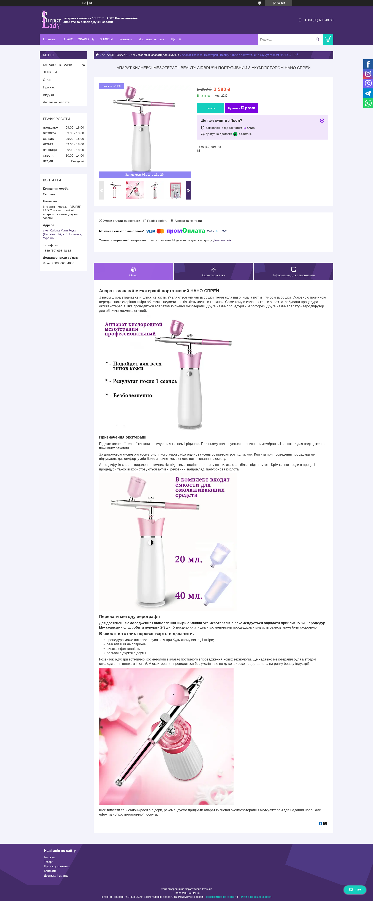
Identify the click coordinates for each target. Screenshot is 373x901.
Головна (49, 39)
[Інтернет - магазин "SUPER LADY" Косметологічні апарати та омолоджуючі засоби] (50, 20)
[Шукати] (317, 39)
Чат (358, 890)
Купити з (234, 108)
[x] (325, 824)
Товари (48, 861)
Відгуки (48, 95)
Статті (47, 80)
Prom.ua (207, 889)
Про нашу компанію (57, 866)
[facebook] (320, 824)
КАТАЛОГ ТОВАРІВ (75, 39)
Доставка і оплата (151, 39)
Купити (210, 108)
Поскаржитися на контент (221, 896)
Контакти (126, 39)
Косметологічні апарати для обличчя (155, 55)
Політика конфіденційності (255, 896)
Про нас (49, 87)
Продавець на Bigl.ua (187, 893)
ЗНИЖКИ (106, 39)
